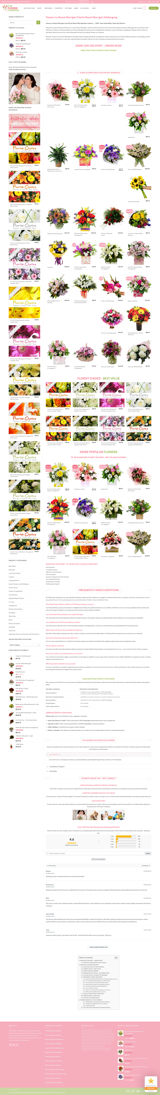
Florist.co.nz (118, 649)
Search (148, 853)
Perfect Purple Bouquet (108, 169)
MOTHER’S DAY (29, 8)
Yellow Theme (106, 1049)
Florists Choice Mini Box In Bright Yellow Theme (20, 398)
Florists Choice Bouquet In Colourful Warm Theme (20, 166)
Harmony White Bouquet (135, 366)
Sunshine (50, 267)
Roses (10, 620)
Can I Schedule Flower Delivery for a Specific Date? (98, 980)
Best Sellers (12, 566)
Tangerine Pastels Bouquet (54, 233)
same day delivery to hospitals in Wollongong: (95, 975)
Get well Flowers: (54, 759)
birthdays (118, 597)
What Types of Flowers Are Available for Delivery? (98, 984)
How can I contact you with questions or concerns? (98, 989)
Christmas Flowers (15, 573)
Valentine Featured (87, 1049)
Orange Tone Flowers (99, 1040)
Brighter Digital (30, 1092)
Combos (11, 577)
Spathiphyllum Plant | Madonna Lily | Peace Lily (54, 170)
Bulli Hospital (50, 567)
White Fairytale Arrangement (105, 268)
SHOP (39, 8)
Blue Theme (85, 1031)
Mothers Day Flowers (15, 609)
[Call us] (17, 1044)
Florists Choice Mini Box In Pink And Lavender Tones (20, 282)
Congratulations (14, 580)
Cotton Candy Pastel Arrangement (80, 268)
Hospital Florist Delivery (53, 1031)
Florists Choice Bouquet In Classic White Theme (20, 243)
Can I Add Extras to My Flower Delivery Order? (97, 982)
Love (102, 1037)
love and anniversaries (79, 600)
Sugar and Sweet (132, 301)
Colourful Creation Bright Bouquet (135, 234)
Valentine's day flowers (98, 1046)
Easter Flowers (86, 1034)
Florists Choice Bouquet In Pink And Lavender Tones (20, 359)
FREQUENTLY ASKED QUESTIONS (92, 977)
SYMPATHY (59, 8)
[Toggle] (47, 755)
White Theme (97, 1049)
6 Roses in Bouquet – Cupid (107, 234)
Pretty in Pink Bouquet (107, 301)
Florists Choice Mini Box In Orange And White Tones (21, 552)
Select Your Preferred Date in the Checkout (94, 962)
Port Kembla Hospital (53, 579)
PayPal (116, 667)
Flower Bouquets (86, 1037)
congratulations (140, 597)
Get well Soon (13, 595)
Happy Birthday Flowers (16, 598)
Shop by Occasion (14, 623)
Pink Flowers (109, 1040)
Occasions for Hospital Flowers (91, 997)
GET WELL (68, 8)
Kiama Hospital (51, 574)
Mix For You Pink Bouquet (108, 333)
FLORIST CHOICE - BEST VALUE (92, 969)
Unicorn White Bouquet (135, 169)
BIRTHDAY (48, 8)
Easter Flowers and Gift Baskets (19, 584)
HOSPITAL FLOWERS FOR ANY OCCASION (96, 1003)
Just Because (13, 605)
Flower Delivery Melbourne (54, 1039)
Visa (92, 667)
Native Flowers (110, 1037)
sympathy (125, 597)
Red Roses (103, 1043)
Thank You (12, 630)
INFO (94, 8)
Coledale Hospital (51, 570)
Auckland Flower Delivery (134, 649)
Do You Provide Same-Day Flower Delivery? (96, 986)
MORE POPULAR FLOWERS (90, 971)
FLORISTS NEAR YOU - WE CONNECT (91, 1000)
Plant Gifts (12, 616)
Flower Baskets (109, 1034)
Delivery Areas (142, 2)
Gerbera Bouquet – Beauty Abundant (135, 333)
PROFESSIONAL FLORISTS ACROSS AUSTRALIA (98, 1001)
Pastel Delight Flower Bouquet (53, 301)
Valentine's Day (103, 600)
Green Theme (96, 1037)
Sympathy (12, 627)
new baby (132, 597)
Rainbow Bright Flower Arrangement (81, 234)
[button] (92, 1)
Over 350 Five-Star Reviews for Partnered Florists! (96, 1007)
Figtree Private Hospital (53, 572)
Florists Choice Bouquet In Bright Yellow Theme (19, 321)
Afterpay (124, 667)
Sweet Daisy (131, 137)
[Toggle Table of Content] (115, 957)
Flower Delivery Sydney (53, 1035)
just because (68, 600)
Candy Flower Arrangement (82, 169)
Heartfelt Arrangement (107, 556)
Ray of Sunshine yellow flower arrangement (80, 106)
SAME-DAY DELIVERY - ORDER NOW (91, 960)
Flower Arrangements (16, 591)
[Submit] (38, 22)
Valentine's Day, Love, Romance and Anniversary (24, 634)
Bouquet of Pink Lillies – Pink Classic (54, 106)
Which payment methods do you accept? (95, 991)
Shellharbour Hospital (53, 581)
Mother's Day (91, 600)
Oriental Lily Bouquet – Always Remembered (81, 301)
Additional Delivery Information (91, 995)
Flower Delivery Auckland (53, 1082)
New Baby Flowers (87, 1040)
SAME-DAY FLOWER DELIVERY (89, 965)
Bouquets (12, 570)
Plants (83, 1043)
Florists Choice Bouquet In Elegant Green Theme (20, 475)
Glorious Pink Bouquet (107, 366)
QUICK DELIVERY (90, 1005)
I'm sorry (11, 602)
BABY (76, 8)
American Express (107, 667)
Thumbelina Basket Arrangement (79, 367)
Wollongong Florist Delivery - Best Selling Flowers (96, 973)
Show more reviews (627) (98, 947)
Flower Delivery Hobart (53, 1078)
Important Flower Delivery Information (93, 993)
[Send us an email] (157, 1)
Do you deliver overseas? (92, 988)
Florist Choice (13, 587)
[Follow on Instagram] (10, 1044)
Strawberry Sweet (106, 105)
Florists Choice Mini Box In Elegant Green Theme (20, 514)
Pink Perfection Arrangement (51, 367)
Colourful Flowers (106, 1031)
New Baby (12, 612)
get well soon (53, 600)
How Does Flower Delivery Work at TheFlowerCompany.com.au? (101, 979)
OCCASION (85, 8)
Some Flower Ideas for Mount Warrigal (93, 967)
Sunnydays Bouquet (133, 201)
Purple (88, 1043)
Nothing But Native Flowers (136, 105)
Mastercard (97, 667)
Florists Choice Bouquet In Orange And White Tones (21, 437)
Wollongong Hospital (52, 584)
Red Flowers (95, 1043)
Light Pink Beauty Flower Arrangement (135, 268)
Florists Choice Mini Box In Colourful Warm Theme (21, 205)
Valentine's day (86, 1046)
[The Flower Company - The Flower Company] (10, 8)
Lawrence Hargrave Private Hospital (57, 577)
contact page (99, 657)
